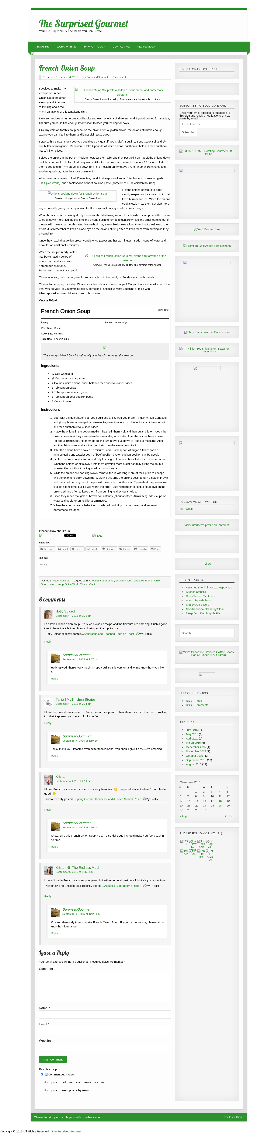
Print (166, 310)
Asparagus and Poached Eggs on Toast (109, 633)
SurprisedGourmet (97, 77)
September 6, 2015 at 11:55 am (74, 871)
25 (220, 805)
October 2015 (194, 755)
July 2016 (192, 729)
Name (44, 1008)
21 (188, 805)
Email (44, 1024)
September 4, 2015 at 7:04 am (73, 703)
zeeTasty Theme (234, 1117)
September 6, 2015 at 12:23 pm (81, 913)
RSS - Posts (194, 700)
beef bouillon (123, 580)
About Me (42, 46)
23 (204, 805)
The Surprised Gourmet (66, 1131)
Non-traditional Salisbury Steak (205, 609)
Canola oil (138, 580)
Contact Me (121, 46)
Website (45, 1041)
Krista (60, 776)
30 (204, 810)
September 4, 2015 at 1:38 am (73, 615)
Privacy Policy (94, 46)
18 (220, 800)
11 (220, 796)
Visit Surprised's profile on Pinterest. (207, 525)
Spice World (51, 183)
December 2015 (196, 747)
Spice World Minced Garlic (80, 584)
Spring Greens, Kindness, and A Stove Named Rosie (108, 799)
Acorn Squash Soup (198, 600)
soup (61, 584)
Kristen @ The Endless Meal (77, 868)
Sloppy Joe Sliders (197, 604)
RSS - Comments (197, 705)
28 (188, 810)
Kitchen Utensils (196, 591)
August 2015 (193, 764)
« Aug (183, 816)
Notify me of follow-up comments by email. (74, 1082)
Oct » (228, 816)
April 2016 (192, 738)
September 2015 (196, 760)
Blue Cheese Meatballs (200, 596)
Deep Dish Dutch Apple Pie (203, 613)
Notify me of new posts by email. (67, 1090)
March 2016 (193, 742)
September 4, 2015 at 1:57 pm (80, 659)
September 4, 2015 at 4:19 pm (73, 781)
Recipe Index (146, 46)
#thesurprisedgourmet (101, 580)
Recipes (64, 580)
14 (188, 800)
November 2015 (196, 751)
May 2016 (192, 734)
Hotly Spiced (65, 611)
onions (53, 584)
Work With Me (66, 46)
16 (204, 800)
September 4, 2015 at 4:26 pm (80, 827)
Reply (47, 641)
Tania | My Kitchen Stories (76, 699)
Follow (207, 563)
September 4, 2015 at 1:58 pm (80, 740)
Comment (46, 969)
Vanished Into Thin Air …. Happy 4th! (209, 587)
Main (56, 580)
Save (160, 310)
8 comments (120, 77)
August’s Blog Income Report (122, 885)
